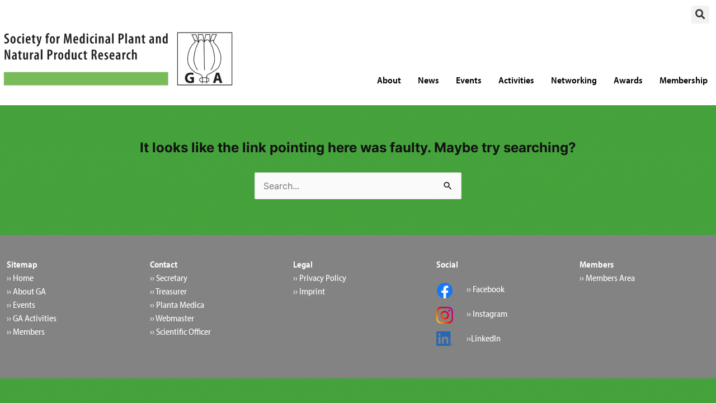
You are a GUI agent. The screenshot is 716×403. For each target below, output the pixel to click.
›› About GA (26, 291)
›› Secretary (168, 277)
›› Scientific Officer (180, 331)
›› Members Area (607, 277)
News (428, 80)
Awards (628, 80)
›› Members (26, 331)
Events (469, 80)
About (389, 80)
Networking (574, 80)
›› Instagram (487, 313)
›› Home (20, 277)
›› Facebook (486, 288)
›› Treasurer (168, 291)
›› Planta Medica (177, 304)
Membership (684, 80)
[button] (700, 15)
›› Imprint (309, 291)
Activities (516, 80)
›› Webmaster (172, 318)
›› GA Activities (31, 318)
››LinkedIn (484, 338)
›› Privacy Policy (319, 277)
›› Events (21, 304)
